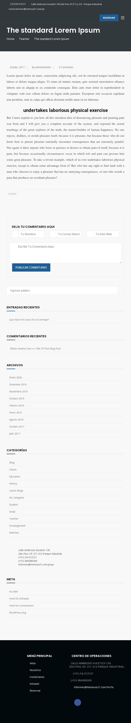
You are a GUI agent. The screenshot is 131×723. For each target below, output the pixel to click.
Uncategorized (17, 525)
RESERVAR (109, 17)
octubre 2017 (16, 426)
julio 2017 (14, 433)
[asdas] (77, 702)
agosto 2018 (16, 419)
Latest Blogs (16, 490)
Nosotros (35, 670)
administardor (43, 67)
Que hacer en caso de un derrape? (29, 319)
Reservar (35, 690)
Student (12, 194)
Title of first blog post (48, 348)
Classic (13, 469)
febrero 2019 (16, 405)
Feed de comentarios (21, 605)
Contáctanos (37, 677)
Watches (14, 532)
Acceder (13, 591)
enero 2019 (15, 412)
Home (10, 39)
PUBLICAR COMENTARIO (31, 267)
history (13, 483)
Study (12, 511)
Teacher (24, 39)
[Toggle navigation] (122, 18)
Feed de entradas (19, 598)
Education (14, 476)
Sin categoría (16, 497)
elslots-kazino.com (20, 348)
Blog (11, 462)
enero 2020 (15, 377)
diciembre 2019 (18, 384)
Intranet (34, 683)
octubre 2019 (16, 398)
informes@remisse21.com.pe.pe (94, 687)
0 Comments (66, 67)
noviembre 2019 (18, 391)
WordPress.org (17, 612)
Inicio (33, 663)
